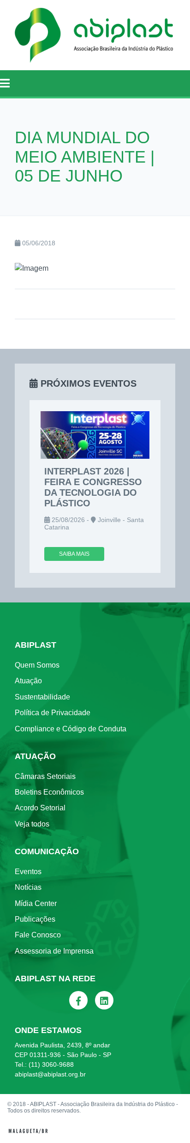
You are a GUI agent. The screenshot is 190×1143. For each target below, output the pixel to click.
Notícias (28, 887)
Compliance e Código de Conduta (70, 729)
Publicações (35, 919)
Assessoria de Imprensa (54, 951)
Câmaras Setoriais (45, 776)
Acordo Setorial (40, 808)
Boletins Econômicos (49, 792)
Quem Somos (37, 665)
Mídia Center (36, 903)
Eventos (28, 871)
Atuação (28, 681)
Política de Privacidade (52, 713)
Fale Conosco (38, 935)
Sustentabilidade (42, 697)
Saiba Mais (74, 554)
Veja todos (32, 824)
